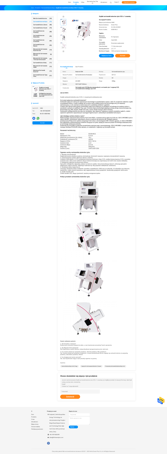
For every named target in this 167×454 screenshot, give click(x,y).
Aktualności (34, 421)
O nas (33, 419)
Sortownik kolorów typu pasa (42, 75)
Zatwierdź (70, 397)
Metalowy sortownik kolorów (42, 71)
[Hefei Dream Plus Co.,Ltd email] (33, 118)
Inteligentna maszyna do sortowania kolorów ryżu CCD (45, 95)
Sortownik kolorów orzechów (42, 40)
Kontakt (42, 123)
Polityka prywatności (37, 429)
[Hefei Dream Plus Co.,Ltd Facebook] (48, 443)
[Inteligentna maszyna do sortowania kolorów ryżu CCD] (35, 95)
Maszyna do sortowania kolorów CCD (42, 49)
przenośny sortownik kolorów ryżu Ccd (115, 366)
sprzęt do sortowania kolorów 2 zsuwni (91, 366)
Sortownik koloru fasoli (42, 28)
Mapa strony (34, 424)
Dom (32, 414)
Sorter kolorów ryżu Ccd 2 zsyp (69, 366)
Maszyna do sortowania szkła (42, 66)
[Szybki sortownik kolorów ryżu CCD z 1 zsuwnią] (35, 89)
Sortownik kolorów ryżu (42, 21)
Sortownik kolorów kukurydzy (42, 36)
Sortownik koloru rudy (42, 62)
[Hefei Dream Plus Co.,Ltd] (38, 3)
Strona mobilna (35, 426)
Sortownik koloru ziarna (42, 24)
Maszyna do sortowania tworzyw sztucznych (42, 58)
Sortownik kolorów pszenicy (42, 31)
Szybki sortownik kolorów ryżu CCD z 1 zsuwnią (45, 89)
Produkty (33, 417)
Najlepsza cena (106, 55)
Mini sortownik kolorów (42, 18)
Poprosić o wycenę (129, 2)
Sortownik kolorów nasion (42, 45)
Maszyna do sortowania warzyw (42, 54)
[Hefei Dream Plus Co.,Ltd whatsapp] (38, 118)
